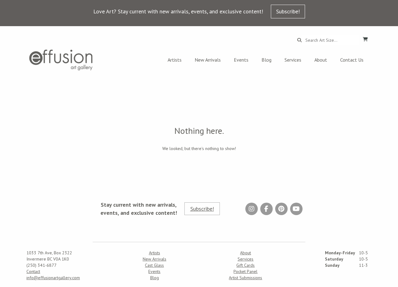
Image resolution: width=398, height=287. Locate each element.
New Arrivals (208, 60)
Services (293, 60)
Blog (266, 60)
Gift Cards (245, 265)
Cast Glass (154, 265)
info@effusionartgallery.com (53, 277)
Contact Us (351, 60)
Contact (33, 271)
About (320, 60)
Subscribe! (288, 11)
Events (241, 60)
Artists (175, 60)
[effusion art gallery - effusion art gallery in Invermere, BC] (60, 60)
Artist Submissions (245, 277)
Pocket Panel (245, 271)
